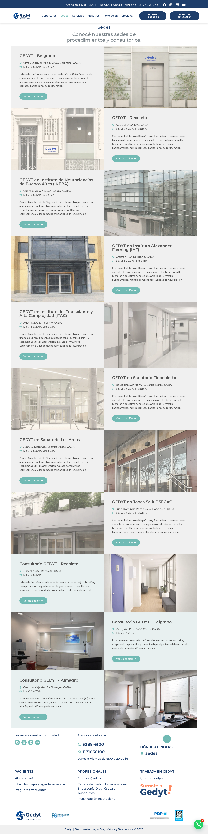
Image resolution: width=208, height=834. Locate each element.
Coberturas (49, 15)
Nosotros (94, 15)
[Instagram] (171, 5)
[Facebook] (164, 5)
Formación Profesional (118, 15)
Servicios (78, 15)
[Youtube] (184, 5)
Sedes (64, 15)
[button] (198, 824)
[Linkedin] (177, 5)
